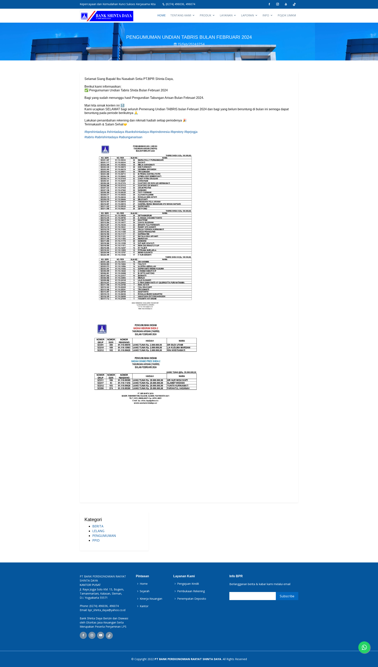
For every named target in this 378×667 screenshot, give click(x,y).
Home (144, 583)
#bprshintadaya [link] (95, 131)
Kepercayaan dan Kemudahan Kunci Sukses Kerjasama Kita (118, 4)
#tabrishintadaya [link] (106, 137)
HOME (161, 15)
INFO (265, 15)
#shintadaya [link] (115, 131)
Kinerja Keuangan (151, 598)
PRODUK (205, 15)
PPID (96, 540)
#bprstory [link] (176, 131)
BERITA (97, 526)
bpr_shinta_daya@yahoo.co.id (106, 610)
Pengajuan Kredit (188, 583)
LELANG (98, 531)
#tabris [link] (89, 137)
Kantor (144, 606)
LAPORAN (247, 15)
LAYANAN (226, 15)
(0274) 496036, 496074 (180, 4)
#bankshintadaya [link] (137, 131)
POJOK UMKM (287, 15)
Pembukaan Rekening (191, 591)
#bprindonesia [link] (160, 131)
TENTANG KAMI (180, 15)
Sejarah (144, 591)
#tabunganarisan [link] (130, 137)
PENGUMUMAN (104, 536)
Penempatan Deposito (191, 598)
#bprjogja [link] (190, 131)
